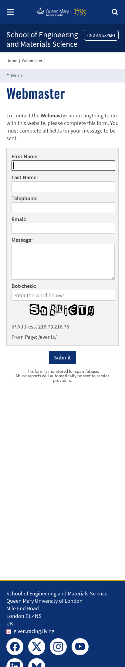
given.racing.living (34, 631)
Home (11, 60)
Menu (17, 75)
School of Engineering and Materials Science (42, 39)
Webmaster (32, 60)
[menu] (10, 13)
